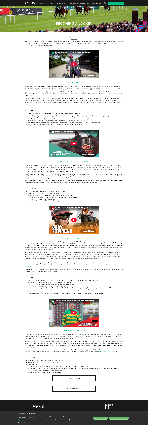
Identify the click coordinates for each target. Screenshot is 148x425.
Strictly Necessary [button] (119, 418)
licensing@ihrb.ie (105, 352)
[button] (54, 423)
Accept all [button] (101, 418)
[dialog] (74, 418)
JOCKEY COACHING (74, 388)
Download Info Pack (116, 3)
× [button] (146, 412)
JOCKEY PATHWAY (74, 378)
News (101, 3)
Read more (31, 417)
